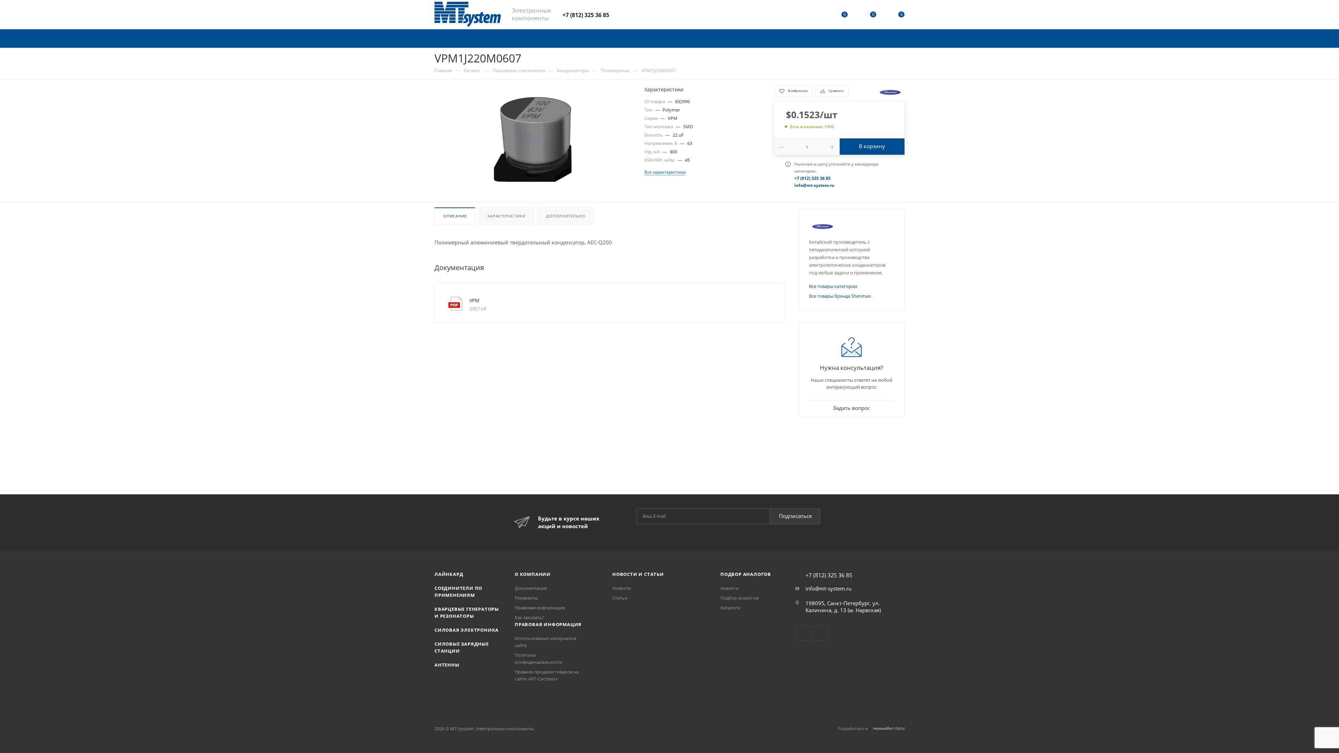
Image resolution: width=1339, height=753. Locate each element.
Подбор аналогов (745, 574)
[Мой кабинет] (816, 16)
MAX (640, 14)
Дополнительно (565, 216)
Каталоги (730, 607)
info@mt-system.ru (828, 588)
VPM (474, 300)
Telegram (621, 14)
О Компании (533, 574)
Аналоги (729, 588)
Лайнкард (448, 574)
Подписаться (795, 515)
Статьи (619, 598)
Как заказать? (529, 617)
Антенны (447, 665)
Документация (531, 588)
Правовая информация (540, 607)
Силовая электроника (466, 630)
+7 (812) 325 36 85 (585, 15)
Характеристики (506, 216)
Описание (455, 216)
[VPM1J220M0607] (533, 139)
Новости (621, 588)
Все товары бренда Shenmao (840, 296)
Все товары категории (833, 286)
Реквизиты (526, 598)
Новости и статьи (638, 574)
